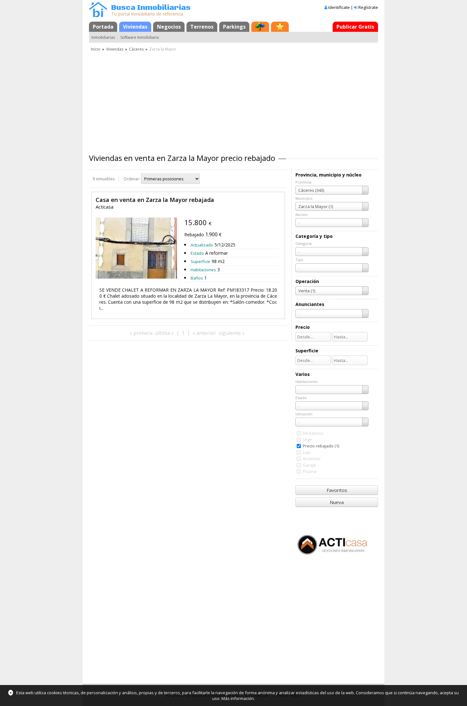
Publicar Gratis (355, 26)
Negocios (169, 26)
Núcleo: (301, 214)
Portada (103, 26)
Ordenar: (132, 179)
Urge (307, 439)
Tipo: (299, 259)
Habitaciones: (306, 381)
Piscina (309, 471)
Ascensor (312, 458)
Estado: (301, 397)
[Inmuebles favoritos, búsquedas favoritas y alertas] (280, 27)
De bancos (313, 433)
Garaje (309, 465)
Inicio (95, 49)
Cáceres (136, 49)
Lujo (307, 452)
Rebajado (194, 235)
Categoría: (304, 243)
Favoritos (337, 490)
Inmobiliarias (103, 37)
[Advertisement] (233, 100)
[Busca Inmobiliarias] (98, 15)
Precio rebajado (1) (321, 446)
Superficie (200, 261)
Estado (197, 253)
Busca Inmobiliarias (151, 7)
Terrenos (201, 26)
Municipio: (304, 198)
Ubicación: (304, 414)
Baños (197, 278)
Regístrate (368, 7)
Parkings (234, 26)
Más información (237, 698)
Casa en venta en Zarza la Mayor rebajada (155, 200)
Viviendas (135, 26)
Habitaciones (203, 270)
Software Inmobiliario (139, 37)
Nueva (337, 502)
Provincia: (303, 182)
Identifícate (339, 7)
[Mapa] (260, 27)
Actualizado (202, 245)
